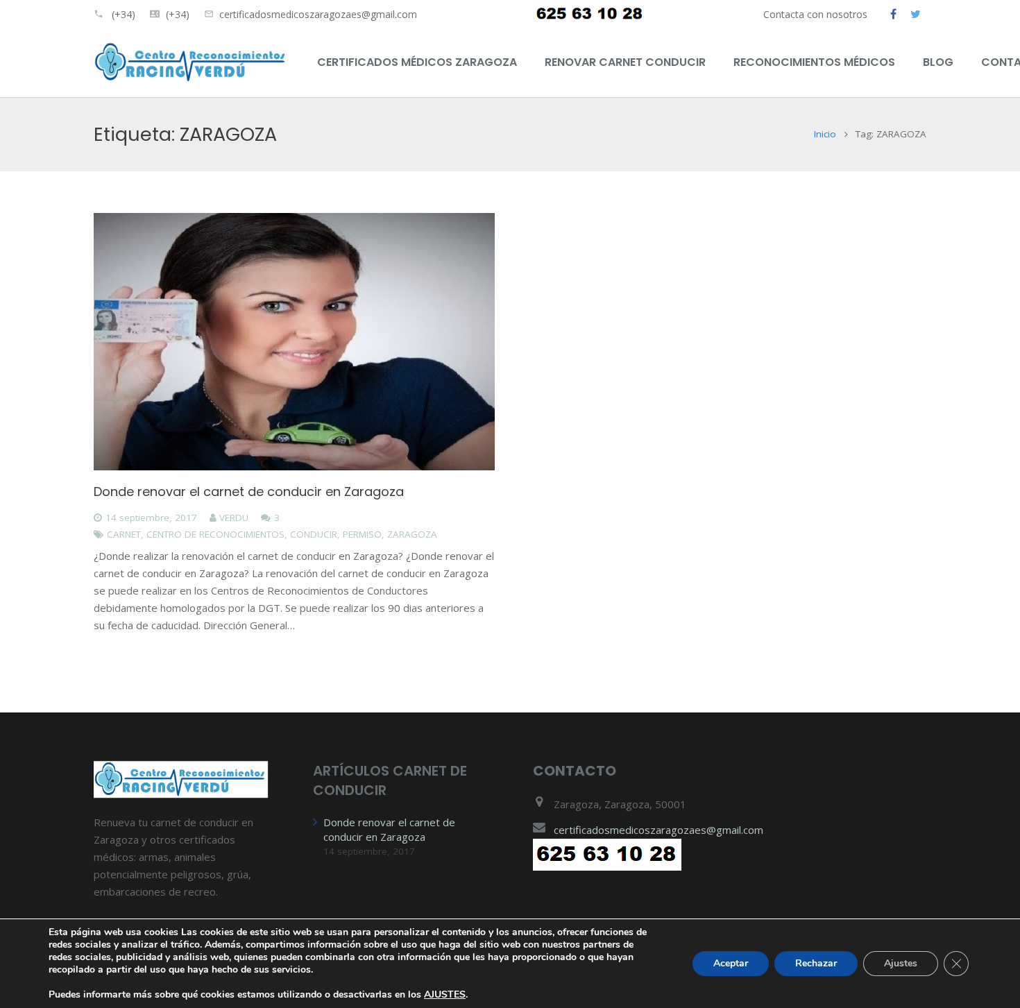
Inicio (825, 134)
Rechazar (816, 963)
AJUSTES (445, 995)
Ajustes (900, 963)
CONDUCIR (313, 534)
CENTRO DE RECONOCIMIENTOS (215, 534)
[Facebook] (893, 14)
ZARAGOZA (412, 534)
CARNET (124, 534)
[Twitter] (915, 14)
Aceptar (730, 963)
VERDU (233, 517)
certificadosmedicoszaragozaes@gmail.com (318, 14)
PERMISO (362, 534)
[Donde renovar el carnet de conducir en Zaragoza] (294, 342)
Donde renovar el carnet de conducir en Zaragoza (249, 491)
